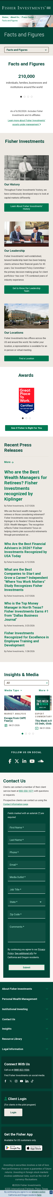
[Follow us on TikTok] (32, 1081)
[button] (17, 988)
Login (13, 1112)
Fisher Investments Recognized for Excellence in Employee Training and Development (26, 639)
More (7, 462)
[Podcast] (41, 762)
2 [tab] (24, 97)
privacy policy (38, 1192)
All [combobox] (8, 682)
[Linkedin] (24, 762)
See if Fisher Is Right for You (26, 428)
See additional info (24, 953)
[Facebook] (9, 762)
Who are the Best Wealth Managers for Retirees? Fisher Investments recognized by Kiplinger (25, 485)
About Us (14, 17)
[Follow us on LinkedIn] (27, 1081)
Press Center (28, 17)
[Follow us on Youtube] (21, 1081)
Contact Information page (15, 804)
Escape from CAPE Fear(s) (15, 719)
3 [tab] (28, 97)
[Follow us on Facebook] (5, 1081)
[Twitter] (17, 762)
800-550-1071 (26, 791)
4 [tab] (32, 97)
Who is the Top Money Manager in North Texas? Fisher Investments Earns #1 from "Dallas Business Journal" (26, 611)
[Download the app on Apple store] (34, 1148)
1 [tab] (21, 97)
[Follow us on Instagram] (16, 1081)
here (39, 1195)
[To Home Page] (24, 8)
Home (5, 17)
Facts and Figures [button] (17, 49)
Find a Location (26, 358)
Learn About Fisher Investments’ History (26, 207)
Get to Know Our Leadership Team (26, 289)
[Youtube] (32, 762)
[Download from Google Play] (13, 1148)
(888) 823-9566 (21, 1070)
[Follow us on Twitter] (10, 1081)
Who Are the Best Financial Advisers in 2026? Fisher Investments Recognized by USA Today (25, 550)
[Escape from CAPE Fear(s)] (17, 702)
